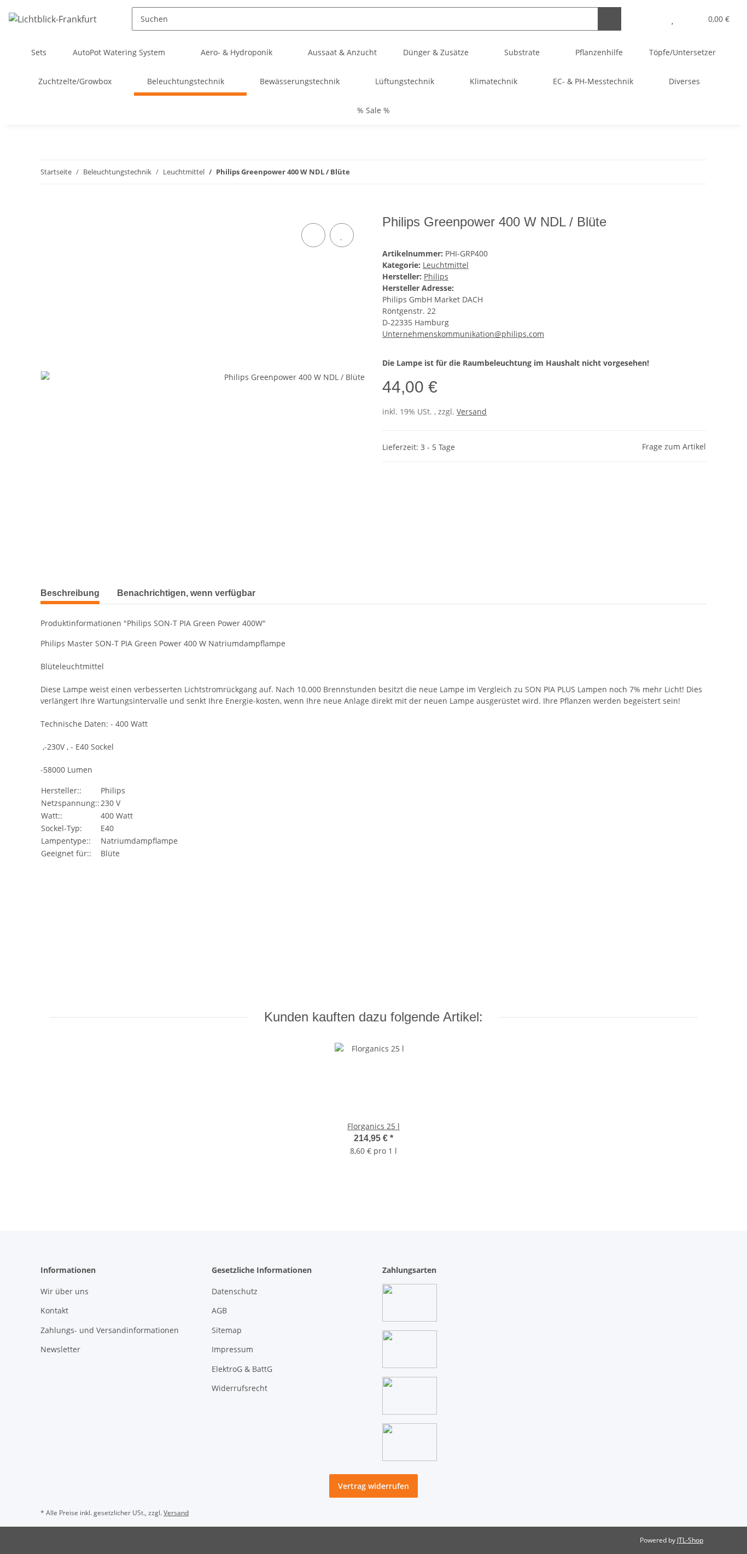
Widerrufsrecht (239, 1388)
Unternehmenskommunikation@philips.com (463, 334)
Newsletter (60, 1349)
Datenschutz (235, 1291)
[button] (650, 19)
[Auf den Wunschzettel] (342, 235)
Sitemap (227, 1330)
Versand (472, 411)
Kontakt (54, 1310)
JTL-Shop (690, 1540)
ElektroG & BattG (242, 1369)
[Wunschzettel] (672, 19)
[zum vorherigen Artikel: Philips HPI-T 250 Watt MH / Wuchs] (671, 172)
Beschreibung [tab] (70, 593)
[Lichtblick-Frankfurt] (53, 19)
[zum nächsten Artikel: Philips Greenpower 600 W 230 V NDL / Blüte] (695, 172)
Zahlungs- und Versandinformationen (109, 1330)
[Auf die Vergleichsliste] (313, 235)
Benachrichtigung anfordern (102, 984)
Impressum (232, 1349)
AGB (219, 1310)
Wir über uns (64, 1291)
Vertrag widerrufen (373, 1486)
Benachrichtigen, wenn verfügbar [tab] (186, 593)
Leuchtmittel (446, 265)
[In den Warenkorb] (49, 208)
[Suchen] (609, 19)
